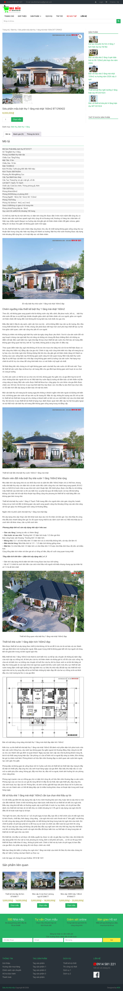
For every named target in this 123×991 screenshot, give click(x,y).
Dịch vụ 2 (67, 974)
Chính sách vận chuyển (11, 970)
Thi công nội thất (70, 967)
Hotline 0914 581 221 (14, 2)
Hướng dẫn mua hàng (11, 967)
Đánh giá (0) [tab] (18, 134)
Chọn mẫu (17, 119)
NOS (118, 988)
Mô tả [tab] (8, 134)
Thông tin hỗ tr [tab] (33, 134)
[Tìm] (118, 21)
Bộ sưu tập (72, 16)
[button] (80, 36)
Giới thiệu (22, 16)
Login (101, 2)
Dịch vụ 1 (67, 970)
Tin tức (59, 16)
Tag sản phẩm (39, 963)
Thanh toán (6, 977)
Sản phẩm (34, 16)
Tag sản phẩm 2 (39, 970)
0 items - (114, 2)
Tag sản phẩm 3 (39, 974)
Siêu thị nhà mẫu (8, 988)
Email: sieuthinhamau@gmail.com (39, 2)
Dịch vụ (49, 16)
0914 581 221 (106, 964)
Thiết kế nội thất (69, 963)
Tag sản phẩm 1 (39, 967)
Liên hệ (84, 16)
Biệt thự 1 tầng (24, 127)
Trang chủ (9, 16)
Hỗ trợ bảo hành (9, 974)
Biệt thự (14, 30)
